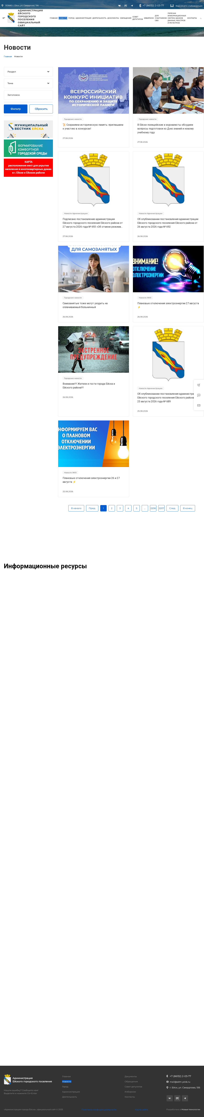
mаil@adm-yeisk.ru (180, 1082)
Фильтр (16, 108)
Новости (63, 18)
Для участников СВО (161, 18)
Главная (54, 18)
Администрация (83, 18)
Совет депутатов (137, 18)
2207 (161, 508)
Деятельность (99, 18)
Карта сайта (141, 1109)
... (145, 508)
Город (71, 18)
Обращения (125, 18)
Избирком (149, 18)
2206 (153, 508)
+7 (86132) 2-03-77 (153, 5)
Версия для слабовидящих (188, 6)
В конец (187, 508)
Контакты (192, 18)
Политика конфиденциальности (98, 1109)
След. (172, 508)
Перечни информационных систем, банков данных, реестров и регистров (177, 18)
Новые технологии (191, 1109)
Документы (113, 18)
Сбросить (41, 108)
